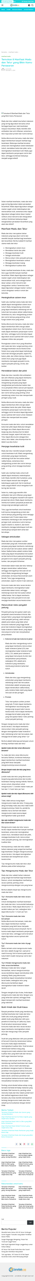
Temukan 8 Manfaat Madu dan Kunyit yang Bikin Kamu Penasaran (17, 1136)
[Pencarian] (32, 5)
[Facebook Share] (16, 1144)
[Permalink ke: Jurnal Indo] (3, 69)
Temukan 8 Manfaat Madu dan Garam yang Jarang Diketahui (15, 1113)
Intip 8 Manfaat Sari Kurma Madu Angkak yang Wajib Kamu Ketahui (16, 1118)
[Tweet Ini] (20, 1144)
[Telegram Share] (28, 1144)
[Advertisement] (17, 32)
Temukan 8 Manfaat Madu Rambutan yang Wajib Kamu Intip (17, 1131)
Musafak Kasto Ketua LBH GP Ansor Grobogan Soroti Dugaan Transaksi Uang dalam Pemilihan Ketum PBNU (16, 1234)
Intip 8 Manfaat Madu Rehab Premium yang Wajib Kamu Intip (15, 1127)
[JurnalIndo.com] (14, 5)
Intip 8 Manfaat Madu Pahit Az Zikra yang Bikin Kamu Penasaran (16, 1122)
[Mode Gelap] (29, 5)
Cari (2, 1219)
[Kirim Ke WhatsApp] (32, 1144)
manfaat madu (6, 56)
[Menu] (2, 5)
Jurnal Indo (8, 69)
